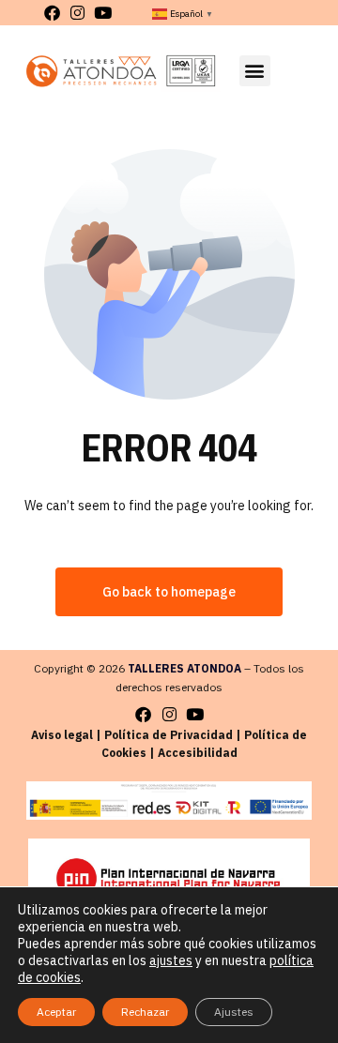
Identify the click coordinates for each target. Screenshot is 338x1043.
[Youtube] (102, 12)
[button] (254, 70)
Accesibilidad (198, 753)
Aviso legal (62, 735)
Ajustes (234, 1012)
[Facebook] (52, 12)
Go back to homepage (169, 591)
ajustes (170, 960)
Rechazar (145, 1012)
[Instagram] (77, 12)
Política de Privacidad (168, 735)
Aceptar (56, 1012)
